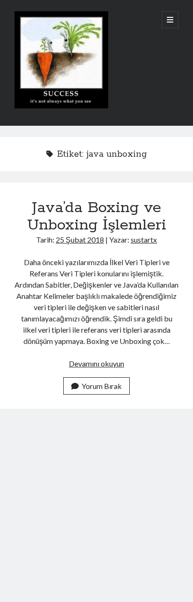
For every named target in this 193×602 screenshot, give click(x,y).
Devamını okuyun (96, 363)
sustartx (144, 239)
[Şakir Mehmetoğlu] (61, 106)
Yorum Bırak (102, 385)
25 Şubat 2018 (80, 239)
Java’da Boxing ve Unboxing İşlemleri (96, 216)
